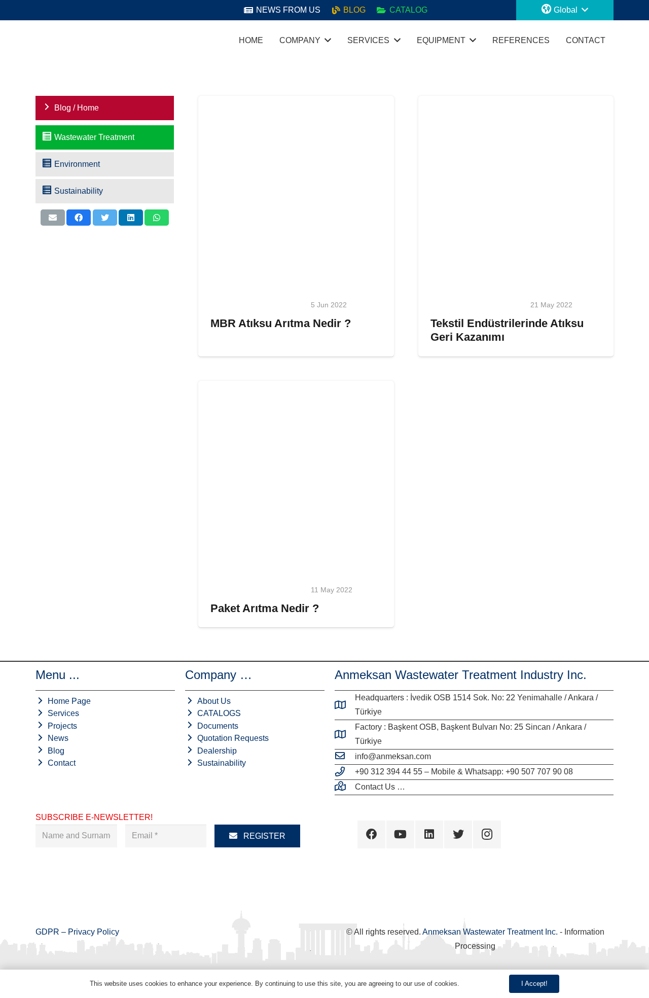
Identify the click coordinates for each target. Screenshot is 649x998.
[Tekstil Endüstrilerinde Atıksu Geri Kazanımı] (516, 194)
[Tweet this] (105, 217)
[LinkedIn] (429, 834)
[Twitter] (458, 834)
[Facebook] (371, 834)
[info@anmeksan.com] (345, 757)
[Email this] (53, 217)
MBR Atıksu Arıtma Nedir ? (280, 323)
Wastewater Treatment (258, 305)
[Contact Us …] (345, 787)
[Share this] (78, 217)
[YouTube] (400, 834)
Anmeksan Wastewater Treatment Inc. (490, 932)
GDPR (48, 932)
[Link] (45, 40)
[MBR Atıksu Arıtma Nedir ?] (296, 194)
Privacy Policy (93, 932)
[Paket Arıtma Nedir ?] (296, 479)
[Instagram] (487, 834)
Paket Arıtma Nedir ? (264, 608)
